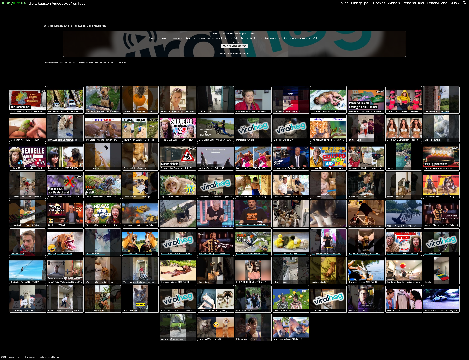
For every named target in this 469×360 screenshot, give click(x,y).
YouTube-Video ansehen (234, 46)
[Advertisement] (19, 42)
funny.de (14, 3)
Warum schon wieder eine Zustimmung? (234, 53)
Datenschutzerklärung (49, 357)
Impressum (30, 357)
